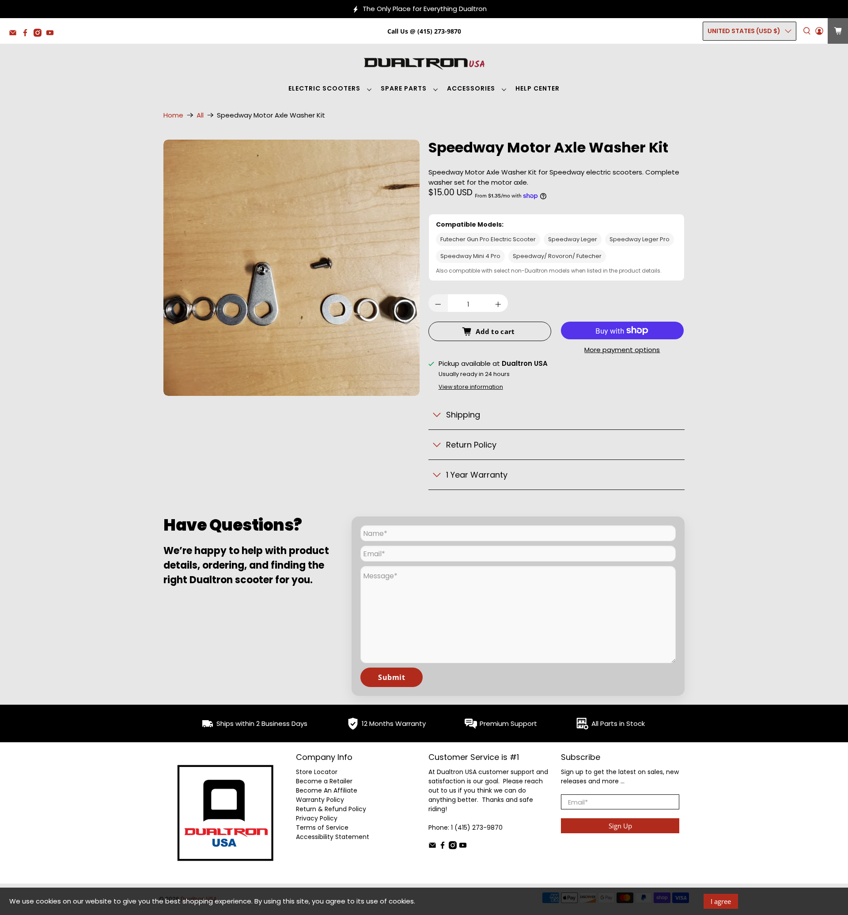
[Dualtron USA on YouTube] (52, 34)
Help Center (537, 88)
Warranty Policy (320, 799)
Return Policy (471, 444)
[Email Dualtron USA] (15, 34)
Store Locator (316, 771)
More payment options (622, 350)
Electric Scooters (324, 88)
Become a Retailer (324, 781)
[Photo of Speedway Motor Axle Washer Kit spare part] (291, 267)
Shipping (463, 414)
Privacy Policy (316, 818)
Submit (391, 677)
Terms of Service (322, 827)
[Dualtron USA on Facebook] (27, 34)
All (200, 115)
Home (173, 115)
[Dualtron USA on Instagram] (40, 34)
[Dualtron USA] (424, 63)
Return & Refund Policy (331, 809)
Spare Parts (404, 88)
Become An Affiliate (326, 790)
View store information (471, 387)
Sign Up (620, 825)
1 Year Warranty (476, 474)
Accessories (471, 88)
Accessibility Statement (332, 836)
